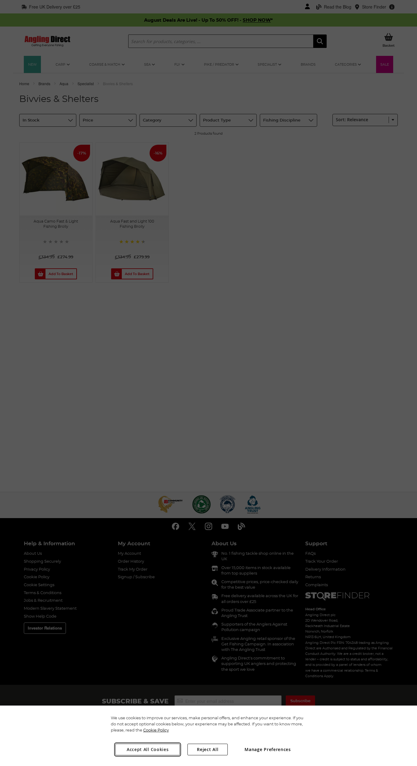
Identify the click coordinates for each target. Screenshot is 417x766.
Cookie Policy (156, 730)
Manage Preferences (268, 749)
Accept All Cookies (148, 749)
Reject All (207, 749)
